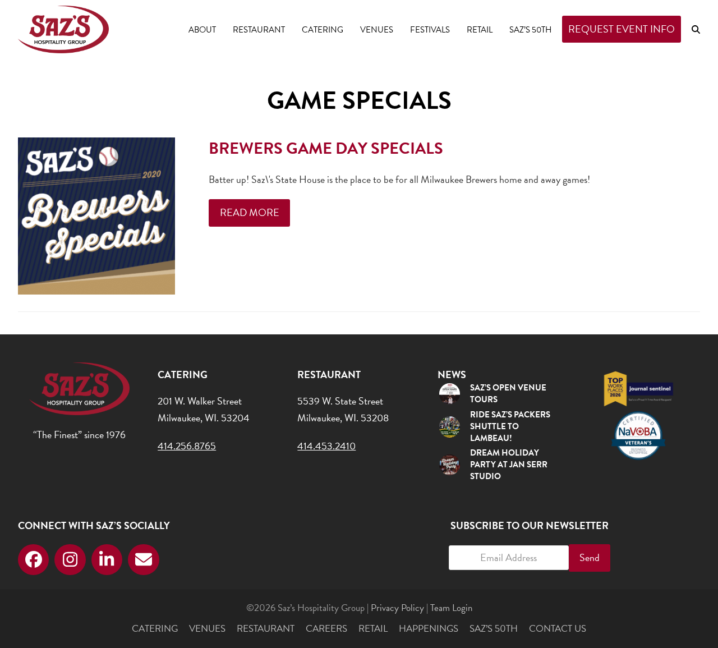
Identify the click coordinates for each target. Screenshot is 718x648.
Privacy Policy (397, 608)
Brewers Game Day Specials (326, 148)
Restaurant (265, 629)
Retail (373, 629)
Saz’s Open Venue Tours (508, 394)
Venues (207, 629)
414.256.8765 (187, 445)
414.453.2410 (326, 445)
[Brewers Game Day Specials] (96, 214)
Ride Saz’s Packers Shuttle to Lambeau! (510, 426)
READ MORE (249, 212)
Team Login (451, 608)
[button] (695, 29)
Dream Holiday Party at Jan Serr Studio (508, 464)
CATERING (155, 629)
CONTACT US (557, 629)
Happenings (428, 629)
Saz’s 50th (494, 629)
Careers (326, 629)
